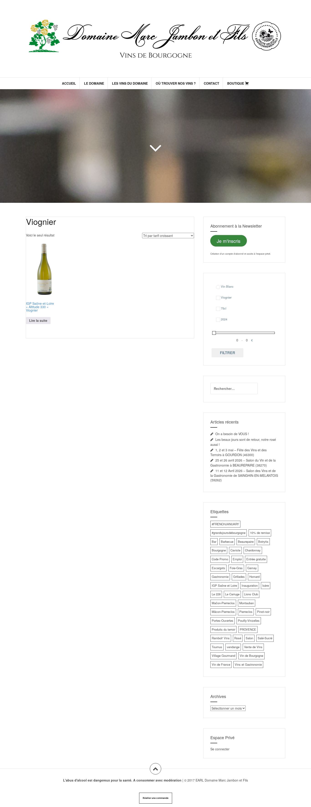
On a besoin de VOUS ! (232, 433)
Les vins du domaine (130, 83)
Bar (214, 541)
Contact (211, 83)
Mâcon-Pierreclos (223, 611)
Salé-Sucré (265, 638)
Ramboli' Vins (221, 638)
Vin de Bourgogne (251, 655)
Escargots (218, 568)
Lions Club (251, 594)
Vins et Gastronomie (248, 664)
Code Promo (220, 559)
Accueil (69, 83)
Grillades (239, 576)
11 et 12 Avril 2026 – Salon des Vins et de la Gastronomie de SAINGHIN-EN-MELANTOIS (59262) (244, 475)
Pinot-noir (263, 611)
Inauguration (250, 585)
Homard (254, 576)
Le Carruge (232, 594)
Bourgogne (219, 550)
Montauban (246, 603)
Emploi (237, 559)
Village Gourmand (223, 655)
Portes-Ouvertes (222, 620)
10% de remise (260, 532)
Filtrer (227, 352)
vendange (233, 647)
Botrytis (263, 541)
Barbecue (227, 541)
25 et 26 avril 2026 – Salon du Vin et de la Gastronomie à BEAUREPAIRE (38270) (243, 462)
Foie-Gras (236, 568)
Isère (265, 585)
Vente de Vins (253, 647)
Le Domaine (94, 83)
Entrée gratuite (256, 559)
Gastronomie (220, 576)
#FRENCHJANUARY (225, 524)
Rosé (237, 638)
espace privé (263, 253)
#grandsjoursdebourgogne (228, 532)
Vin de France (221, 664)
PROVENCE (248, 629)
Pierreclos (245, 611)
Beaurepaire (246, 541)
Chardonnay (253, 550)
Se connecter (219, 749)
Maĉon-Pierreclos (223, 603)
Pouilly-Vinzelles (249, 620)
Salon (249, 638)
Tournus (217, 647)
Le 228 (216, 594)
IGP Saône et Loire (224, 585)
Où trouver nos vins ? (176, 83)
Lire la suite (38, 320)
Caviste (235, 550)
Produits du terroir (223, 629)
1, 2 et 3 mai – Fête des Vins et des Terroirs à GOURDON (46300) (238, 452)
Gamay (252, 568)
